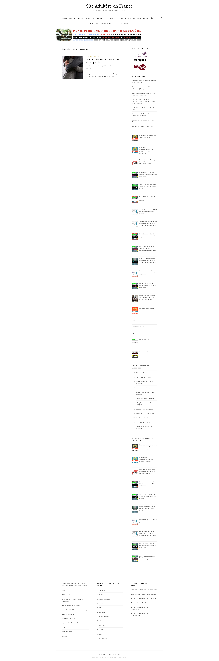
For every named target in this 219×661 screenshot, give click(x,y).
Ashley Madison (141, 403)
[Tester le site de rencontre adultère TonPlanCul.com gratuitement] (140, 60)
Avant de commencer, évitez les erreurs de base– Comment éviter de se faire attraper (144, 101)
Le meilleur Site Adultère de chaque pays (75, 610)
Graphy (114, 657)
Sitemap (64, 636)
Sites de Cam (93, 23)
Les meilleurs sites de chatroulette (143, 126)
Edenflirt (139, 373)
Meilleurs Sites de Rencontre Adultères (143, 598)
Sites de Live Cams (68, 614)
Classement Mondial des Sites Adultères (143, 594)
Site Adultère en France (109, 6)
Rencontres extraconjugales (117, 18)
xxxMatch (139, 398)
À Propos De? (66, 627)
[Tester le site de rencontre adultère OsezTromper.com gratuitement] (140, 54)
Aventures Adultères (109, 23)
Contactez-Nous (67, 631)
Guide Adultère (68, 18)
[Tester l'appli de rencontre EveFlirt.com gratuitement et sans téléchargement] (140, 67)
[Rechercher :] (161, 18)
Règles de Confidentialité (70, 623)
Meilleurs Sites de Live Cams (139, 603)
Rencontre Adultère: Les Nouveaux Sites (143, 590)
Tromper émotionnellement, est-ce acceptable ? (103, 61)
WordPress (103, 657)
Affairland (139, 413)
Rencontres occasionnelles (90, 18)
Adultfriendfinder (141, 381)
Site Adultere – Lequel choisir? (71, 605)
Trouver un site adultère (143, 18)
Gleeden (138, 418)
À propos (124, 23)
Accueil (64, 590)
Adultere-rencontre (142, 392)
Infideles (138, 409)
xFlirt (137, 377)
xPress (138, 388)
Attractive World (141, 426)
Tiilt (137, 422)
